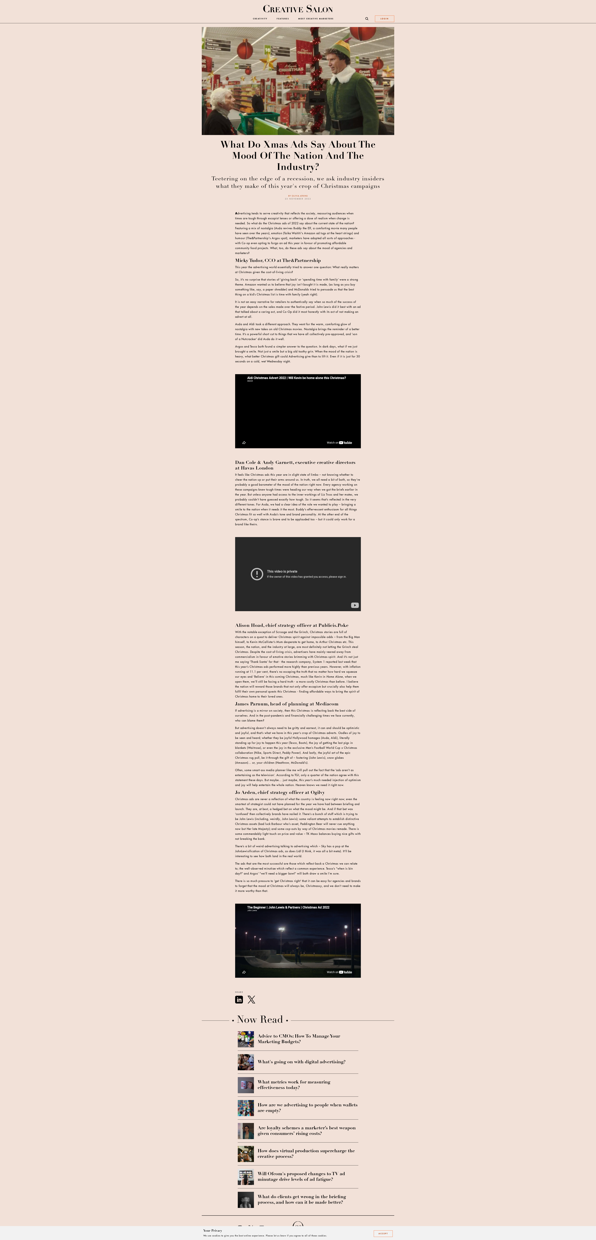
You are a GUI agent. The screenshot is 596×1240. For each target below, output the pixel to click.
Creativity (260, 19)
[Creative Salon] (298, 9)
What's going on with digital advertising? (301, 1062)
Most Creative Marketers (316, 19)
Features (283, 19)
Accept (383, 1234)
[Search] (367, 19)
